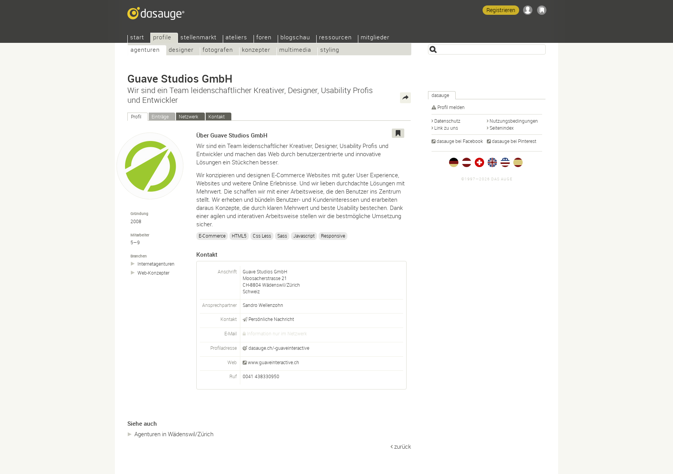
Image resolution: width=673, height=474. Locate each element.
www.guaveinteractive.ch (273, 362)
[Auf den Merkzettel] (398, 133)
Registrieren (500, 10)
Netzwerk (188, 116)
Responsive (333, 236)
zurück (402, 446)
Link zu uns (446, 128)
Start (137, 38)
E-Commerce (212, 236)
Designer (181, 50)
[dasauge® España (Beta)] (518, 162)
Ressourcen (335, 38)
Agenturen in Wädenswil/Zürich (173, 434)
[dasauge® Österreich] (466, 162)
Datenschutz (447, 121)
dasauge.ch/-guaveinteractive (278, 348)
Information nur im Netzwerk (277, 333)
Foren (263, 38)
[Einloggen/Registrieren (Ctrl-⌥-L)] (528, 10)
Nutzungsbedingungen (514, 121)
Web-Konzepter (153, 273)
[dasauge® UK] (492, 162)
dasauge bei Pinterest (514, 141)
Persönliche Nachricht (271, 319)
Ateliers (236, 38)
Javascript (304, 236)
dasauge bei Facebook (460, 141)
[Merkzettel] (542, 10)
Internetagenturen (155, 264)
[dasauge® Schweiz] (479, 162)
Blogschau (295, 38)
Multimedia (295, 50)
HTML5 (239, 236)
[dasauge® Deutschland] (453, 162)
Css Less (262, 236)
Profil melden (451, 107)
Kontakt (216, 116)
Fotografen (218, 50)
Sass (282, 236)
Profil (136, 116)
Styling (329, 50)
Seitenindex (502, 128)
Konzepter (256, 50)
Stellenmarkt (198, 38)
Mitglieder (375, 38)
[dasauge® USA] (505, 162)
